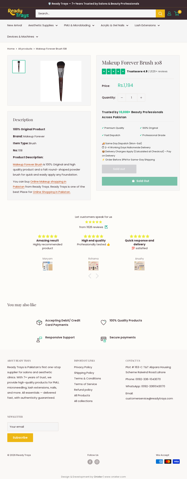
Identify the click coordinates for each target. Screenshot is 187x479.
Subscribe (20, 437)
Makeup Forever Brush (27, 164)
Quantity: (109, 97)
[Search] (160, 13)
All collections (83, 401)
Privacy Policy (83, 367)
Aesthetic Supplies (41, 25)
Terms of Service (85, 384)
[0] (176, 13)
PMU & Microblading (77, 25)
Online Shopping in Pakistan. (51, 192)
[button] (90, 275)
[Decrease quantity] (122, 97)
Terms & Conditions (87, 378)
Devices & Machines (20, 36)
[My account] (169, 13)
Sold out (119, 169)
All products (25, 48)
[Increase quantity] (141, 97)
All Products (82, 395)
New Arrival (14, 25)
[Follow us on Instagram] (97, 461)
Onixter (98, 476)
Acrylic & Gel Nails (112, 25)
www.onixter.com (115, 476)
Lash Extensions (145, 25)
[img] (93, 222)
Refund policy (83, 390)
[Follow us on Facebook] (90, 461)
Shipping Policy (84, 373)
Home (11, 48)
